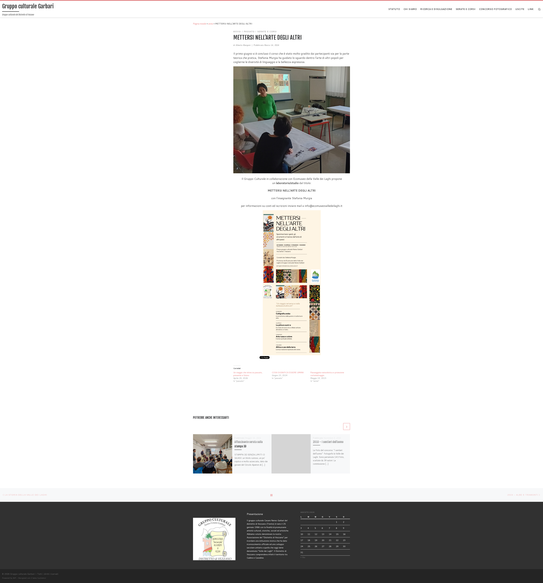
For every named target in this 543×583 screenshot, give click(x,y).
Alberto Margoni (243, 45)
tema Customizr (39, 578)
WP (14, 578)
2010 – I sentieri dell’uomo (328, 442)
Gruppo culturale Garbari (22, 574)
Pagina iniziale (199, 23)
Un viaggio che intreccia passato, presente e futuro (247, 374)
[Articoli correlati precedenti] (339, 426)
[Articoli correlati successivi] (346, 426)
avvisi (210, 23)
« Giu (302, 557)
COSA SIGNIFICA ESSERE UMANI (288, 372)
